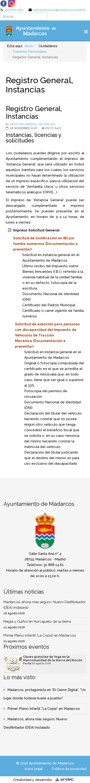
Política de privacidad (69, 769)
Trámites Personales (29, 51)
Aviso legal (33, 769)
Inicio (28, 46)
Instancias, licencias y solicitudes (33, 138)
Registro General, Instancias (32, 124)
